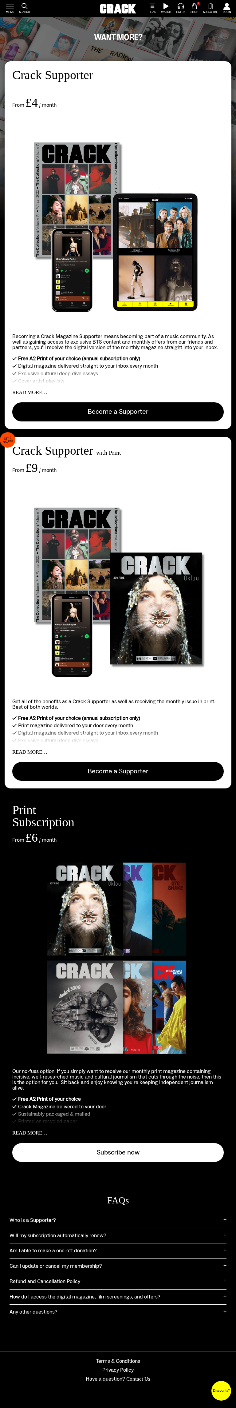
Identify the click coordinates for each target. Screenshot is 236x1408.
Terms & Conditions (118, 1361)
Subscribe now (118, 1152)
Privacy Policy (118, 1370)
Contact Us (138, 1379)
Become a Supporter (118, 411)
